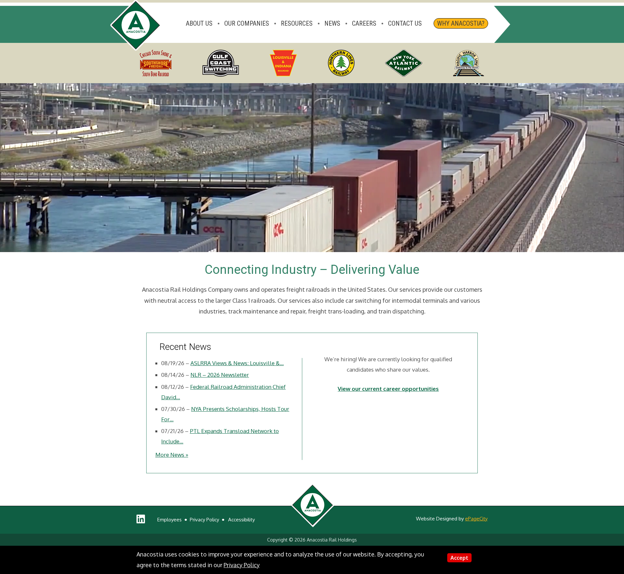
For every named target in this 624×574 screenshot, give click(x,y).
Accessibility (241, 520)
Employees (169, 520)
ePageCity (476, 519)
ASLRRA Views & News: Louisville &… (237, 363)
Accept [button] (459, 558)
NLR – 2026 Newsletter (219, 374)
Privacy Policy (204, 520)
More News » (171, 454)
